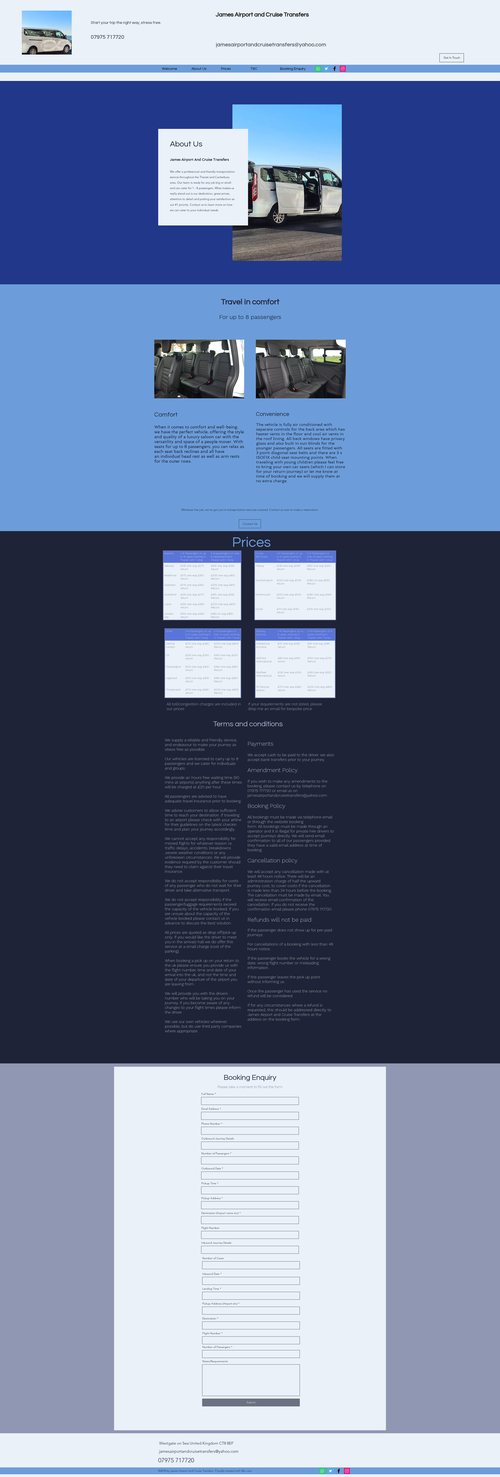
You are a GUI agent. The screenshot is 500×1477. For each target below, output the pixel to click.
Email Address (210, 1108)
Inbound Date (211, 1273)
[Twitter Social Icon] (326, 69)
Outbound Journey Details (217, 1138)
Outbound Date (211, 1168)
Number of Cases (213, 1258)
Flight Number (210, 1227)
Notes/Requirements (215, 1361)
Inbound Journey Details (216, 1242)
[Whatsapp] (318, 69)
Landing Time (210, 1288)
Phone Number (210, 1123)
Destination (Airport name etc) (220, 1213)
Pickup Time (208, 1183)
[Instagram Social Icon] (343, 69)
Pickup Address (211, 1198)
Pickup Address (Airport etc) (220, 1303)
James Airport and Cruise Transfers (262, 15)
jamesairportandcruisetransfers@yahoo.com (271, 45)
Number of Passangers (215, 1153)
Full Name (207, 1094)
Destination (209, 1318)
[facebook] (335, 69)
